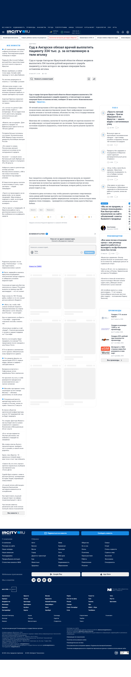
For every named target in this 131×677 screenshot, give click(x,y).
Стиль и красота (111, 549)
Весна (34, 549)
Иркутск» (41, 102)
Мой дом (61, 556)
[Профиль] (127, 32)
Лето (60, 552)
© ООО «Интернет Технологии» (34, 653)
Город (34, 552)
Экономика (109, 559)
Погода (50, 27)
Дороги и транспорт (39, 556)
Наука (60, 559)
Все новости (6, 27)
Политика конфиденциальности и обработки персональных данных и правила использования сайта (96, 648)
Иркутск (33, 210)
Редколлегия (101, 27)
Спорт (107, 546)
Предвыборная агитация (11, 559)
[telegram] (34, 580)
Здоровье (35, 566)
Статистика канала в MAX (11, 562)
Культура (61, 549)
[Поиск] (117, 32)
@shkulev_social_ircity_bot (86, 631)
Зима (60, 543)
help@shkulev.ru (15, 646)
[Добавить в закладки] (89, 79)
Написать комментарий (43, 79)
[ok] (49, 580)
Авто (33, 543)
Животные (35, 562)
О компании (6, 543)
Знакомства (41, 27)
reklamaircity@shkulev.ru (104, 630)
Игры (115, 27)
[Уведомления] (122, 32)
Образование (63, 566)
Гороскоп (79, 27)
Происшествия (87, 556)
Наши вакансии (8, 552)
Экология (108, 556)
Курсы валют (89, 27)
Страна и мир (110, 552)
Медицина (50, 210)
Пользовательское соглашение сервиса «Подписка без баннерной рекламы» (89, 645)
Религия (85, 566)
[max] (44, 580)
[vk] (39, 580)
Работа (84, 559)
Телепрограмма (61, 27)
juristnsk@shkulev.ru (48, 645)
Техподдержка (7, 556)
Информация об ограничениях (76, 637)
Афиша (71, 27)
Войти (36, 253)
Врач (41, 210)
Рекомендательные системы (75, 642)
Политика (85, 552)
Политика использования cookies (76, 640)
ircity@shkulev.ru (24, 644)
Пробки (66, 32)
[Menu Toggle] (3, 32)
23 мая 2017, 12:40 (34, 73)
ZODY (109, 27)
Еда (33, 559)
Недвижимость (19, 27)
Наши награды (7, 549)
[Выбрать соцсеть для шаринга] (94, 79)
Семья (107, 543)
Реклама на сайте (8, 546)
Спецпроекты (110, 562)
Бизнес (34, 546)
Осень (84, 549)
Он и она (85, 546)
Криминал (62, 546)
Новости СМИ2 (35, 266)
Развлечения (86, 562)
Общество (85, 543)
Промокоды (30, 27)
